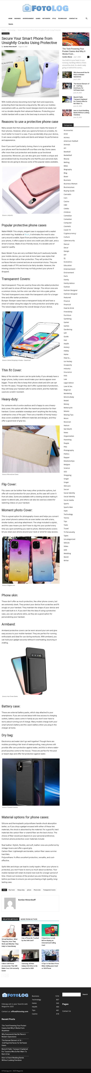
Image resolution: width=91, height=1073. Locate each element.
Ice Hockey (68, 361)
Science (67, 468)
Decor (66, 248)
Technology (62, 18)
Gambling (67, 319)
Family (66, 280)
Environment (69, 272)
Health (66, 343)
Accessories (68, 130)
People (66, 443)
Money (66, 404)
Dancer (66, 244)
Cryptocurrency (70, 233)
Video (66, 546)
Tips (65, 521)
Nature (66, 425)
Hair (65, 340)
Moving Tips (68, 415)
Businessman (69, 187)
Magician (67, 390)
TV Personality (69, 532)
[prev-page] (3, 975)
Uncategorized (69, 539)
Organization (69, 436)
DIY (65, 255)
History (66, 347)
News (66, 432)
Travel (10, 24)
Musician (67, 422)
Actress (67, 137)
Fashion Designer (70, 290)
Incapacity (68, 365)
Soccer (66, 489)
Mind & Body (69, 397)
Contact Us (73, 18)
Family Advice (69, 283)
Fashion (67, 287)
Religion (67, 464)
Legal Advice (69, 383)
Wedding (67, 553)
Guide (66, 336)
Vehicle (66, 543)
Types (66, 535)
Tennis (66, 518)
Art (65, 148)
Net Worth (46, 18)
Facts (66, 276)
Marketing (68, 393)
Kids (65, 375)
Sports (66, 503)
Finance (67, 301)
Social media (69, 500)
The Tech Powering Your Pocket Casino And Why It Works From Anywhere (14, 1028)
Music (66, 418)
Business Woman (70, 184)
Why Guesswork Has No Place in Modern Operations (81, 75)
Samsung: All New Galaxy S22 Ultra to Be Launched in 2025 (29, 966)
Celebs (66, 208)
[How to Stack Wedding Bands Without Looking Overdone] (67, 113)
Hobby (66, 351)
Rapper (67, 457)
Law (65, 379)
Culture (67, 237)
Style (54, 18)
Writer (66, 560)
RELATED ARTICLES (10, 919)
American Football (71, 141)
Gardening (68, 329)
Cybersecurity (69, 240)
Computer (68, 223)
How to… (67, 358)
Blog (65, 173)
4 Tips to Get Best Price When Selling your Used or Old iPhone (50, 966)
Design (66, 251)
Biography (68, 169)
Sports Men (68, 507)
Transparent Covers (49, 890)
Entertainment (28, 18)
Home (10, 18)
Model (66, 400)
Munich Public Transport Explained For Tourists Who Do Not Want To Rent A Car (15, 1051)
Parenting (67, 439)
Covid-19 (67, 230)
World (66, 557)
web (65, 550)
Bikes (66, 166)
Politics (66, 454)
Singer (66, 479)
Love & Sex (68, 386)
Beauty (66, 159)
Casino (66, 201)
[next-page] (6, 975)
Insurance (68, 372)
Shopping (67, 475)
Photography (69, 450)
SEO (65, 471)
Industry (67, 368)
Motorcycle (68, 407)
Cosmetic (67, 226)
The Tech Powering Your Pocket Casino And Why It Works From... (73, 51)
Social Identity (69, 493)
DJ (64, 258)
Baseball (67, 152)
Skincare (67, 486)
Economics (68, 262)
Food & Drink (69, 308)
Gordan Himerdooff (10, 46)
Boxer (66, 176)
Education (68, 265)
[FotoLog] (45, 8)
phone (29, 890)
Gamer (66, 322)
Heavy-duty (21, 890)
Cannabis (67, 194)
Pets (65, 447)
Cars (65, 198)
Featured (67, 297)
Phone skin (37, 890)
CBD (65, 205)
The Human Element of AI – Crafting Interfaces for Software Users (14, 1042)
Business (17, 18)
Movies (66, 411)
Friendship (68, 311)
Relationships (69, 461)
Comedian (68, 216)
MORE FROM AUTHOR (29, 919)
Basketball (68, 155)
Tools (66, 525)
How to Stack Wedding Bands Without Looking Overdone (81, 113)
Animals (67, 144)
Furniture (67, 315)
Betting (66, 162)
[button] (86, 18)
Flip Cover (12, 890)
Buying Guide (69, 191)
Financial (67, 304)
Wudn (27, 234)
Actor (66, 134)
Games (38, 18)
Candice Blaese (67, 57)
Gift (65, 333)
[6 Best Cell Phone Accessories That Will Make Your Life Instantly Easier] (10, 955)
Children (67, 212)
